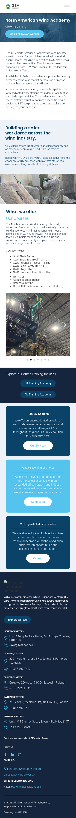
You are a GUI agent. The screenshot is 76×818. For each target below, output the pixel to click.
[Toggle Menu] (67, 6)
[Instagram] (19, 754)
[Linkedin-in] (12, 754)
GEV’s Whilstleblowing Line (26, 786)
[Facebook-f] (5, 754)
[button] (10, 325)
